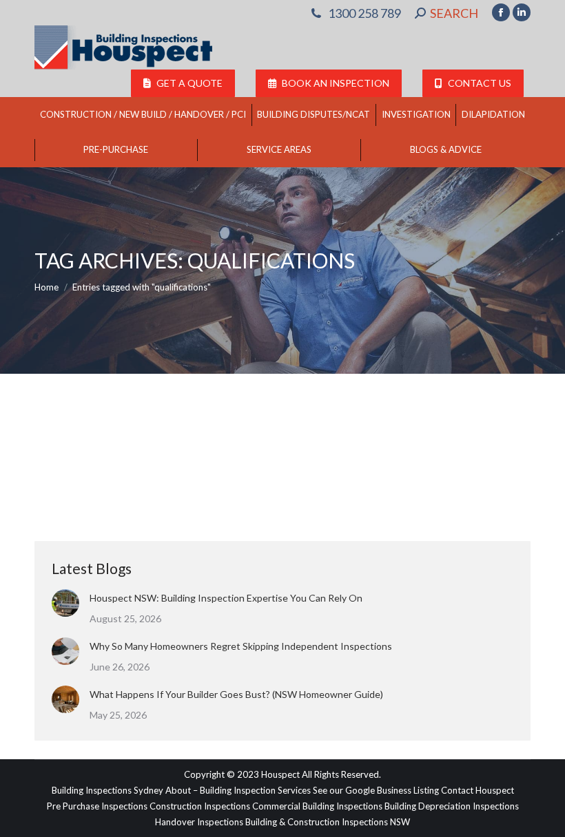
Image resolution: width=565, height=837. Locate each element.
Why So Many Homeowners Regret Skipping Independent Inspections (242, 646)
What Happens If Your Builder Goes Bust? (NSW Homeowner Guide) (236, 694)
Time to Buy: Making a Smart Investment (176, 432)
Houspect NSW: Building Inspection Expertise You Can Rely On (226, 598)
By (219, 457)
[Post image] (65, 603)
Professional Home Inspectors (112, 457)
